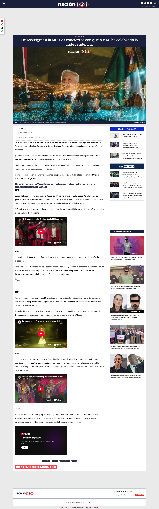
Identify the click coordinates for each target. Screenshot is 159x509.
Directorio (88, 507)
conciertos (46, 461)
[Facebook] (142, 3)
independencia (64, 461)
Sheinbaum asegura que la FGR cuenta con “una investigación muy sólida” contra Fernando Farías (125, 317)
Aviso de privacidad (77, 507)
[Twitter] (145, 3)
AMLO (54, 461)
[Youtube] (148, 3)
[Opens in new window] (114, 135)
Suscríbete (97, 507)
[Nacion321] (73, 4)
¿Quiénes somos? (64, 507)
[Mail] (151, 3)
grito (74, 461)
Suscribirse (140, 495)
